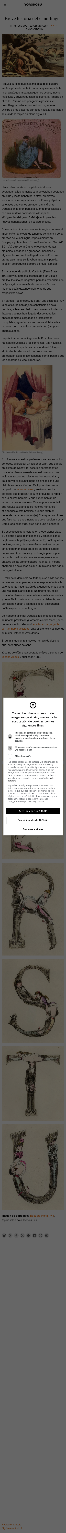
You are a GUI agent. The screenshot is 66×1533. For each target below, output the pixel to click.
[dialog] (33, 766)
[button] (33, 756)
